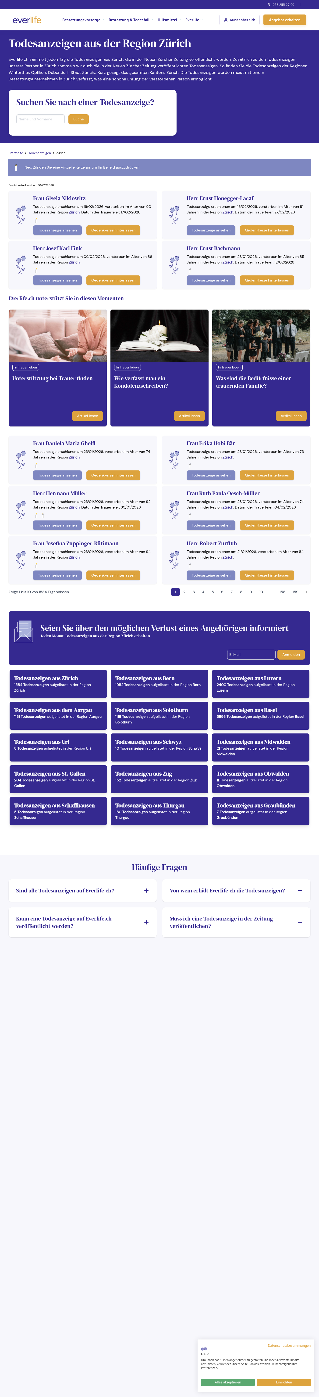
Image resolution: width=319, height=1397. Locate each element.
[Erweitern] (146, 890)
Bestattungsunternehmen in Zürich (42, 79)
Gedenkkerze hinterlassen (113, 230)
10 (261, 591)
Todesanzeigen (39, 153)
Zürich (74, 212)
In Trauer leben (25, 367)
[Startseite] (27, 19)
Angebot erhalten (285, 20)
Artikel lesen (87, 415)
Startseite (16, 153)
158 (282, 591)
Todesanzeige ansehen (57, 230)
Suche (78, 119)
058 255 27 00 (283, 4)
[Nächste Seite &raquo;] (306, 592)
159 (295, 591)
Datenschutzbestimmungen (289, 1345)
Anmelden (291, 654)
